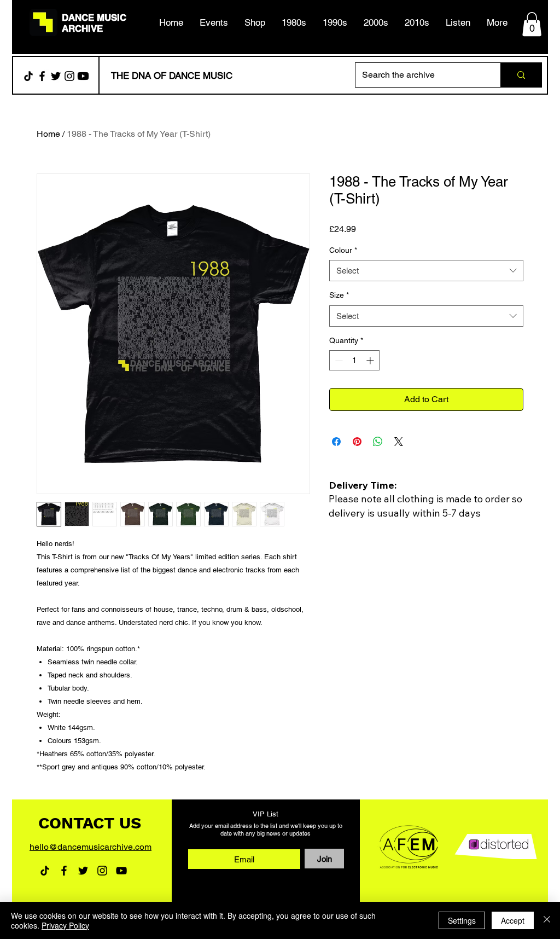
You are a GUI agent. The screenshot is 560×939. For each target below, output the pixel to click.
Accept (512, 920)
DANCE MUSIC (94, 17)
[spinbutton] (354, 360)
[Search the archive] (520, 75)
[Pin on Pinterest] (357, 441)
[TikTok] (28, 76)
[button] (293, 22)
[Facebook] (42, 76)
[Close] (546, 920)
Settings (462, 920)
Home (48, 134)
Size (339, 295)
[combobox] (426, 270)
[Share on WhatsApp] (377, 441)
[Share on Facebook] (336, 441)
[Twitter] (55, 76)
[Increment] (371, 360)
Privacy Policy (65, 925)
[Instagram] (69, 76)
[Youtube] (83, 76)
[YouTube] (121, 870)
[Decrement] (338, 360)
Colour (343, 250)
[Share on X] (398, 441)
